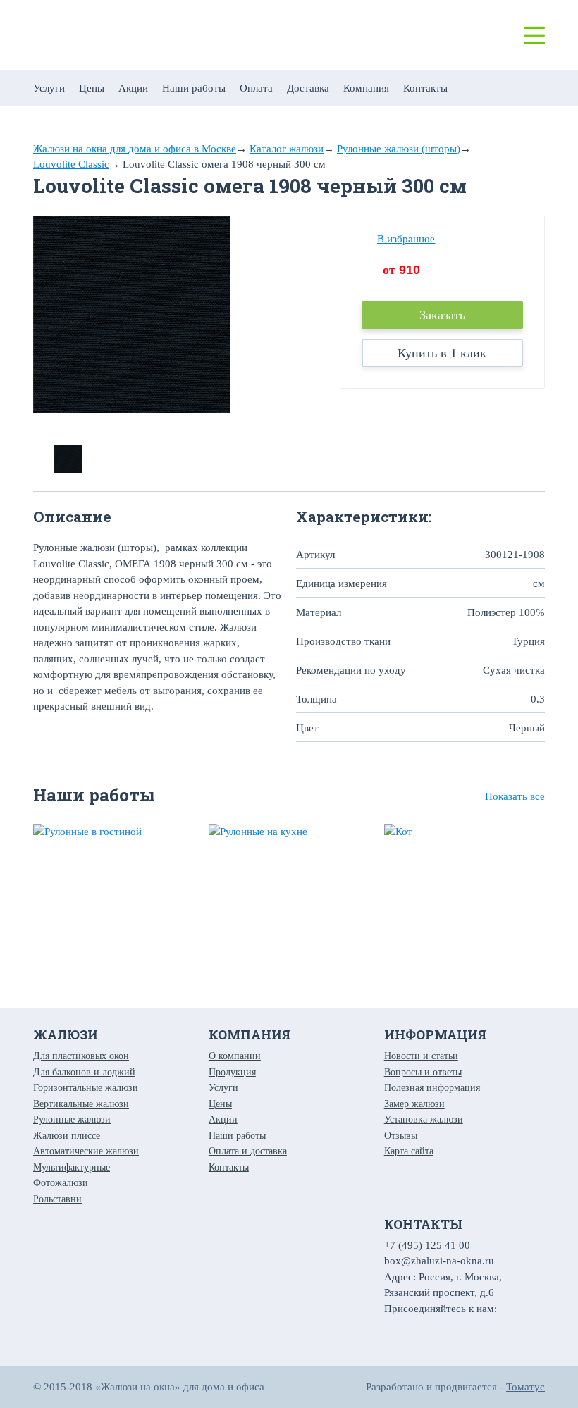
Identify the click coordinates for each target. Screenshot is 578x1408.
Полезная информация (432, 1087)
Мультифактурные (71, 1167)
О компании (235, 1056)
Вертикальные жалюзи (81, 1104)
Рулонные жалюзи (72, 1119)
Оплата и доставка (248, 1151)
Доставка (308, 88)
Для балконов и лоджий (84, 1072)
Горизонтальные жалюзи (85, 1087)
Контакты (425, 88)
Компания (366, 88)
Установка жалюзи (423, 1119)
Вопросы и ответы (423, 1072)
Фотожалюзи (60, 1183)
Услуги (49, 88)
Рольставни (57, 1199)
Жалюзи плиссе (66, 1135)
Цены (91, 88)
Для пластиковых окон (81, 1056)
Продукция (232, 1072)
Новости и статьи (421, 1056)
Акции (133, 88)
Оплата (256, 88)
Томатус (525, 1386)
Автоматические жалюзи (86, 1151)
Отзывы (400, 1135)
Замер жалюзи (414, 1104)
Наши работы (194, 88)
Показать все (515, 796)
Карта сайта (409, 1151)
